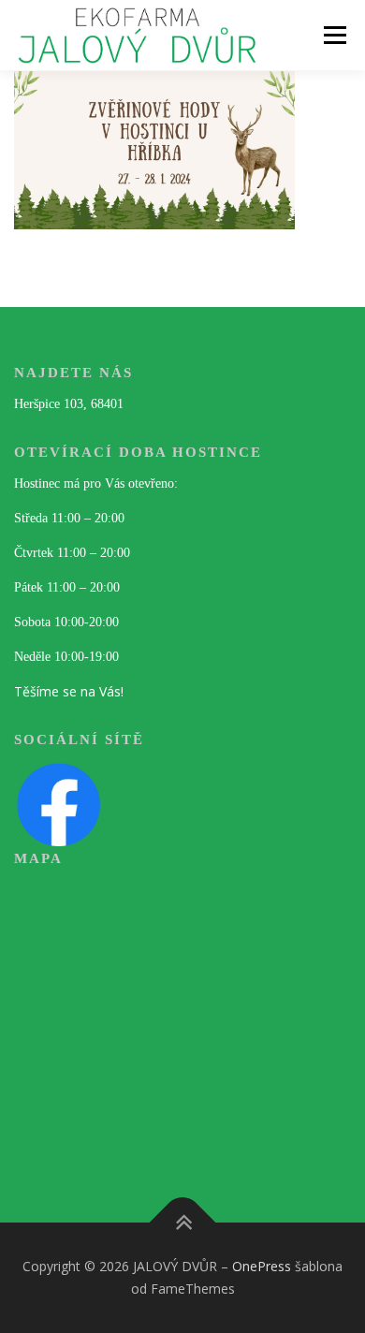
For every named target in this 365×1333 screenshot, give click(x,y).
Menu (333, 35)
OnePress (261, 1266)
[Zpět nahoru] (183, 1223)
